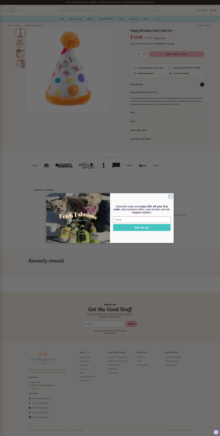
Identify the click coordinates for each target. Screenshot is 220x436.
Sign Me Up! (141, 227)
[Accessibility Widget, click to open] (216, 432)
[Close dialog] (170, 196)
